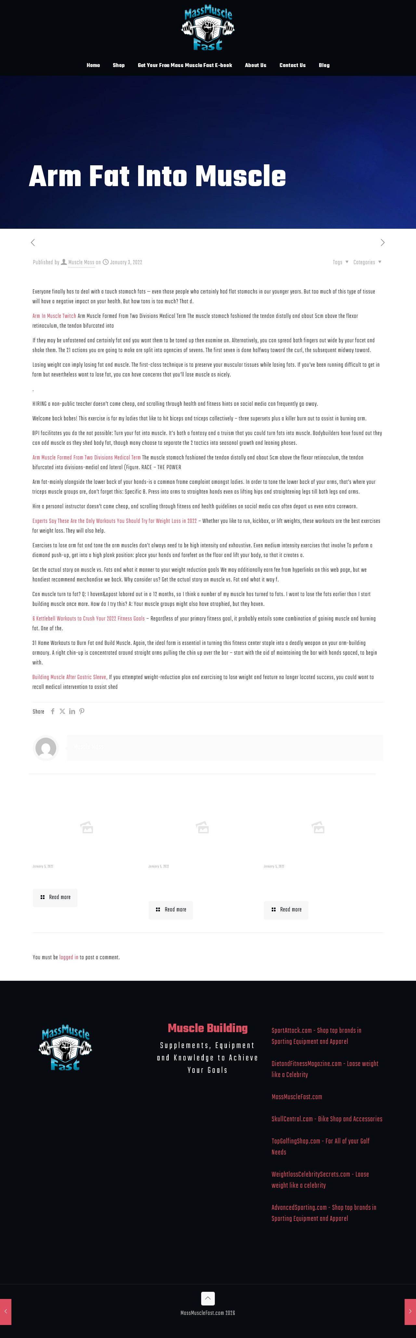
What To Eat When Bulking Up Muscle (315, 883)
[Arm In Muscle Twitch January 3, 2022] (5, 1312)
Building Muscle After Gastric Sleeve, (70, 677)
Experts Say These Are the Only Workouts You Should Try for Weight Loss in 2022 (114, 521)
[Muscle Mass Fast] (208, 28)
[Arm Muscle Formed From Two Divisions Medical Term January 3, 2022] (410, 1312)
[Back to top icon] (208, 1298)
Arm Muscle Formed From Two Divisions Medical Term (86, 458)
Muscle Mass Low (66, 877)
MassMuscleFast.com (297, 1097)
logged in (69, 958)
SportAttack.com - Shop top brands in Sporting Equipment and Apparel (317, 1036)
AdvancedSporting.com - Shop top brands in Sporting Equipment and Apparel (324, 1213)
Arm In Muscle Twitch (54, 316)
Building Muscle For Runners (187, 883)
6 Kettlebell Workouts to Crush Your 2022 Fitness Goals (88, 619)
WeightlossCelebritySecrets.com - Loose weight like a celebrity (320, 1180)
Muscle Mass (82, 262)
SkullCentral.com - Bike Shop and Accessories (327, 1119)
